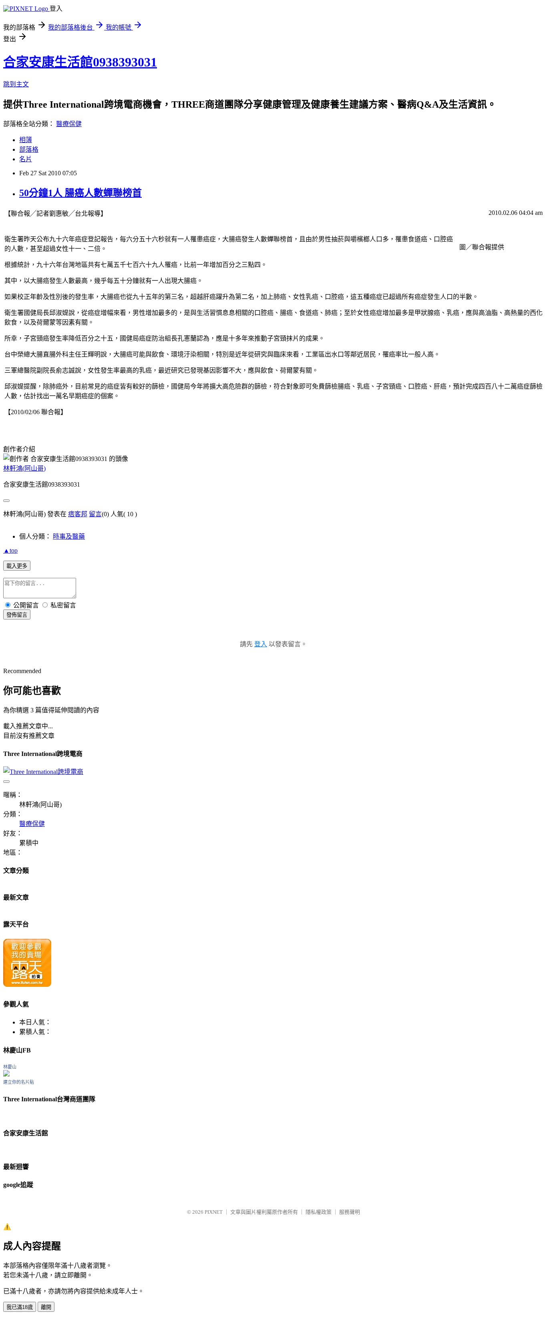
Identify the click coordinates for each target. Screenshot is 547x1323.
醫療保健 (69, 123)
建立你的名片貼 (18, 1082)
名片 (25, 159)
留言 (95, 514)
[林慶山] (6, 1074)
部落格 (28, 149)
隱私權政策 (319, 1212)
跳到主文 (16, 84)
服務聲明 (349, 1212)
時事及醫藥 (69, 536)
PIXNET (214, 1212)
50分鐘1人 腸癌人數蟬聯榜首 (80, 193)
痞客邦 (77, 514)
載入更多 (16, 566)
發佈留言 (16, 615)
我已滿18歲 (19, 1307)
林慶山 (9, 1066)
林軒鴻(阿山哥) (24, 468)
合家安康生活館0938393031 (80, 62)
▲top (10, 550)
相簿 (25, 139)
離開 (46, 1307)
